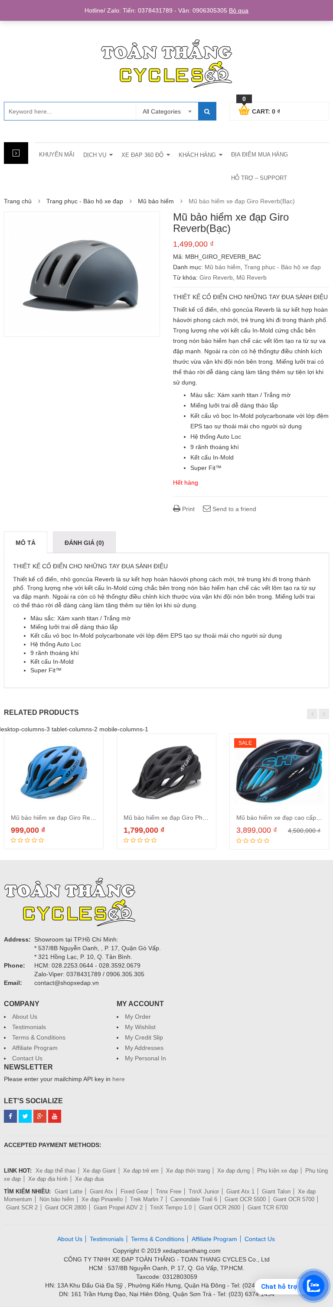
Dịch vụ (94, 155)
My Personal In (145, 1058)
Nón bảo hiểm (56, 1199)
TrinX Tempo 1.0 (171, 1207)
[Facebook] (10, 1116)
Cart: (261, 110)
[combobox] (167, 111)
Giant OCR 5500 (245, 1199)
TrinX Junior (204, 1191)
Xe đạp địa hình (48, 1179)
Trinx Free (168, 1191)
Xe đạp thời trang (188, 1170)
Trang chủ (18, 201)
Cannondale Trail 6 (193, 1199)
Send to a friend (233, 508)
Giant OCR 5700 (293, 1199)
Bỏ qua (238, 10)
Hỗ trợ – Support (259, 178)
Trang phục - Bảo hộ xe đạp (84, 201)
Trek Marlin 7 (146, 1199)
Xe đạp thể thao (55, 1170)
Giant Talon (276, 1191)
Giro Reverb (216, 277)
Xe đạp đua (89, 1179)
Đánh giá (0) (84, 542)
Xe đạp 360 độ (142, 155)
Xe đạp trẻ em (141, 1170)
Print (187, 508)
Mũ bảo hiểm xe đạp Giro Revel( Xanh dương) (74, 817)
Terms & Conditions (38, 1037)
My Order (138, 1016)
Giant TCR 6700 (268, 1207)
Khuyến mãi (57, 154)
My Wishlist (140, 1026)
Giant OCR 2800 (65, 1207)
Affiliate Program (35, 1047)
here (118, 1079)
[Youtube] (54, 1116)
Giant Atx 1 (240, 1191)
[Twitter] (25, 1116)
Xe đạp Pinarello (102, 1199)
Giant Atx (101, 1191)
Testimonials (29, 1026)
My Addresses (144, 1047)
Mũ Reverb (251, 277)
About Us (24, 1016)
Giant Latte (68, 1191)
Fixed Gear (134, 1191)
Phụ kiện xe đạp (277, 1170)
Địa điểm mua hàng (259, 154)
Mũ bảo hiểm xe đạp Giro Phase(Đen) (176, 817)
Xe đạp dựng (233, 1170)
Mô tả (26, 542)
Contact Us (27, 1058)
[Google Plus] (40, 1116)
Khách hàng (197, 155)
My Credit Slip (144, 1037)
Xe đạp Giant (99, 1170)
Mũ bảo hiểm (156, 201)
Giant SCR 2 (22, 1207)
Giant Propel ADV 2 (118, 1207)
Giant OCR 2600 (219, 1207)
